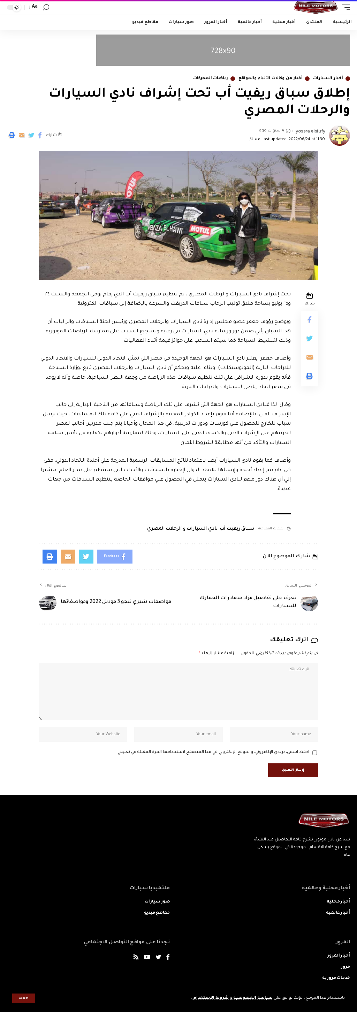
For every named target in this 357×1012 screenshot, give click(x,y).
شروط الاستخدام (210, 998)
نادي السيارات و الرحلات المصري (182, 528)
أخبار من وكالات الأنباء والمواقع (270, 78)
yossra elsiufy (310, 131)
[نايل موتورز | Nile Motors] (315, 7)
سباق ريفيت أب (237, 528)
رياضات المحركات (210, 78)
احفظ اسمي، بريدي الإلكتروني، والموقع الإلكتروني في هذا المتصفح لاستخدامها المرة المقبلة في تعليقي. (212, 752)
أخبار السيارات (328, 78)
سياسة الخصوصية (252, 998)
